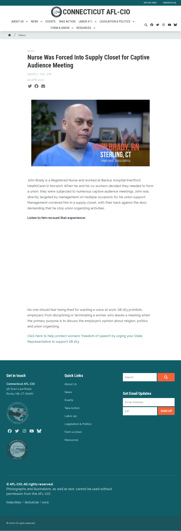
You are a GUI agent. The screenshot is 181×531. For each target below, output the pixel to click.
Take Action (67, 21)
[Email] (43, 86)
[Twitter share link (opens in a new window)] (29, 86)
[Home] (9, 35)
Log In (45, 502)
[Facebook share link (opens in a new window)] (36, 86)
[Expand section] (26, 21)
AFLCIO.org (150, 2)
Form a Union (60, 28)
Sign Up (166, 411)
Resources (83, 28)
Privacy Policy (13, 502)
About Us (17, 21)
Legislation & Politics (115, 21)
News (34, 21)
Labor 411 (85, 21)
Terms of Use (32, 502)
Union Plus (169, 2)
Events (50, 21)
